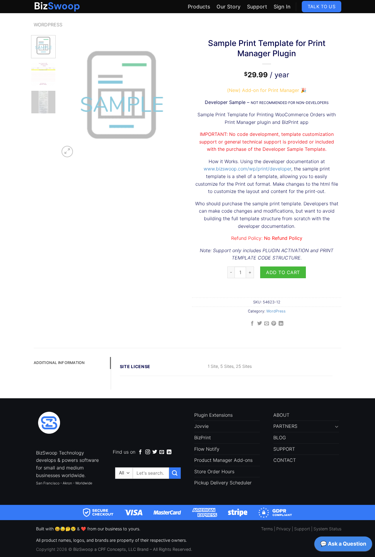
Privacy (283, 528)
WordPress (48, 25)
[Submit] (175, 473)
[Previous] (69, 97)
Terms (267, 528)
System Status (327, 528)
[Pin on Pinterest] (273, 323)
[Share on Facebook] (252, 323)
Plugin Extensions (213, 415)
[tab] (72, 363)
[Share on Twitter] (259, 323)
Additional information (59, 362)
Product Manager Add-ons (223, 460)
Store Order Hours (214, 471)
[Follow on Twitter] (154, 452)
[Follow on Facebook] (140, 452)
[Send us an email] (161, 452)
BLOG (279, 437)
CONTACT (284, 460)
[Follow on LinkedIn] (169, 452)
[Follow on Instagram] (147, 452)
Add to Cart (283, 272)
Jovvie (201, 426)
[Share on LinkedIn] (281, 323)
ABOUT (281, 415)
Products (199, 7)
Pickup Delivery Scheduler (223, 483)
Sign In (282, 7)
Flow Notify (206, 449)
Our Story (229, 7)
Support (257, 7)
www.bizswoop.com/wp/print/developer (247, 169)
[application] (343, 545)
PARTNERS (285, 426)
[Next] (173, 97)
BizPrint (202, 437)
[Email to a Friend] (266, 323)
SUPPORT (284, 449)
